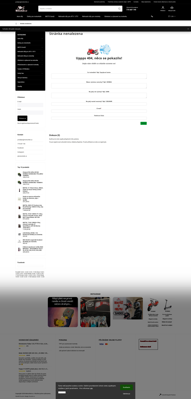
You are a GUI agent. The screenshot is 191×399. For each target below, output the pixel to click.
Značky (20, 86)
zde (91, 388)
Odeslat (143, 123)
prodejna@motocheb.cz (25, 140)
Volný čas (21, 73)
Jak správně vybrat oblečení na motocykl (72, 350)
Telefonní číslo (99, 115)
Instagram (21, 152)
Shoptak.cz (32, 396)
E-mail (99, 108)
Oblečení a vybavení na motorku (28, 60)
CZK (172, 16)
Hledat (119, 8)
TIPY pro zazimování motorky (68, 344)
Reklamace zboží (145, 347)
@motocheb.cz (22, 156)
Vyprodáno (21, 82)
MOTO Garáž (22, 47)
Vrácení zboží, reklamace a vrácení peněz (165, 2)
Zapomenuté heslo (33, 123)
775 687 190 (21, 144)
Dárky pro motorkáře (24, 43)
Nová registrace (22, 123)
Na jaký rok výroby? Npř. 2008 (99, 91)
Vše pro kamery (22, 77)
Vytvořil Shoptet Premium (169, 395)
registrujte (103, 142)
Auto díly (20, 38)
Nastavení (62, 392)
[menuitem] (19, 16)
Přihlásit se (22, 118)
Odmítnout (126, 394)
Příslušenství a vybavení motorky (28, 64)
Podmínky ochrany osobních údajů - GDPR (119, 2)
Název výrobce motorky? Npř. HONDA (99, 82)
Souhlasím (126, 387)
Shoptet (22, 396)
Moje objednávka (146, 2)
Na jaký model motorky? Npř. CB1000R (99, 101)
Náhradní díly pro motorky (26, 56)
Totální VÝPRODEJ (24, 69)
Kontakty (136, 2)
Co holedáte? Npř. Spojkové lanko (99, 72)
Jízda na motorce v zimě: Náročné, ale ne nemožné (75, 347)
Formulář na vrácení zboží (148, 341)
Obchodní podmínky (99, 2)
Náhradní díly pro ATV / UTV (26, 51)
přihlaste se (91, 142)
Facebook (21, 148)
